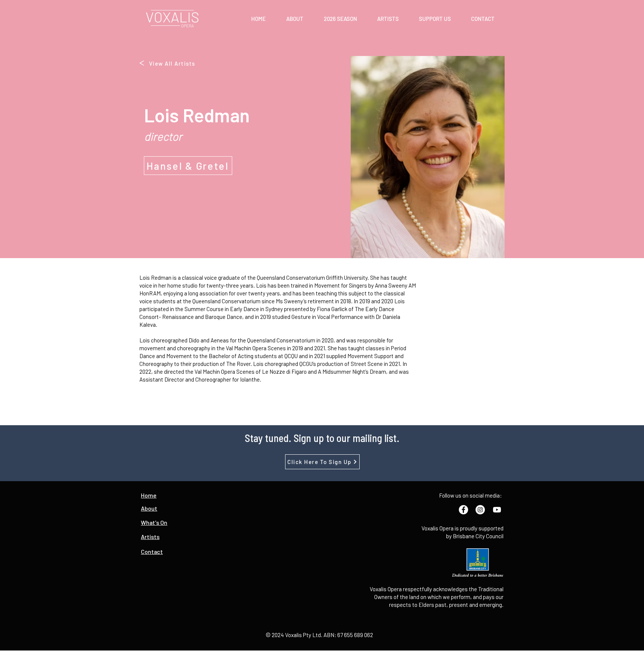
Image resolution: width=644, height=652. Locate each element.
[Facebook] (463, 509)
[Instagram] (480, 509)
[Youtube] (497, 509)
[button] (294, 18)
